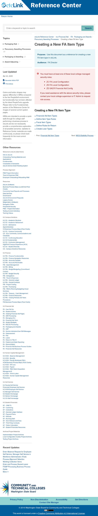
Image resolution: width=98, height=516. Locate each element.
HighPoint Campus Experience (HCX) (15, 244)
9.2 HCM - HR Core (9, 365)
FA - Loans (6, 338)
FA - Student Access (9, 311)
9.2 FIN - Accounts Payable (11, 260)
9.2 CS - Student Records (11, 246)
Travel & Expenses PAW (10, 175)
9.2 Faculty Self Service (10, 385)
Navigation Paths (8, 204)
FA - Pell (5, 335)
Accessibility (61, 499)
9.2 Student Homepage (10, 394)
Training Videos (8, 213)
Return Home (7, 16)
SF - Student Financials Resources (14, 427)
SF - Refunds (7, 416)
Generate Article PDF (12, 80)
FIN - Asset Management (11, 265)
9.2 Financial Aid (62, 37)
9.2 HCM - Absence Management (13, 356)
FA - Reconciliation (9, 344)
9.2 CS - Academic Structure (12, 220)
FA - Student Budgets (9, 322)
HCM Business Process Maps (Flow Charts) (17, 362)
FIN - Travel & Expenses (10, 278)
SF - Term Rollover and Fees (12, 421)
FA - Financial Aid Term (10, 320)
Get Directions (81, 499)
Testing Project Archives (10, 439)
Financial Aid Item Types (50, 135)
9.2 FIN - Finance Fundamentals (13, 256)
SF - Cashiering (8, 408)
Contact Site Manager (49, 502)
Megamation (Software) (10, 202)
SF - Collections (8, 410)
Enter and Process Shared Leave (15, 464)
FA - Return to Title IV (9, 340)
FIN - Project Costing (9, 284)
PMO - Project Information (11, 209)
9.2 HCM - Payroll (8, 367)
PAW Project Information (11, 173)
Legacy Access (8, 200)
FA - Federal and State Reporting (13, 342)
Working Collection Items (12, 461)
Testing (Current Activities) (11, 211)
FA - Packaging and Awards (81, 37)
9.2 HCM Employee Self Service (13, 389)
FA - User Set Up (8, 309)
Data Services (7, 193)
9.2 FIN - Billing (8, 267)
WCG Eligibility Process (84, 135)
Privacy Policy (16, 499)
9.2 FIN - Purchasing (9, 287)
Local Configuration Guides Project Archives (17, 437)
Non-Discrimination (39, 499)
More (5, 471)
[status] (65, 58)
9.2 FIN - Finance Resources (12, 295)
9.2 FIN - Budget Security (11, 273)
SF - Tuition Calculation (10, 425)
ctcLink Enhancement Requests (13, 198)
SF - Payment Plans (9, 414)
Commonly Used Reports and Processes (16, 191)
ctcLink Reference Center (44, 37)
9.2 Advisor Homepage (10, 396)
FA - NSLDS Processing (10, 324)
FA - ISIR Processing (9, 316)
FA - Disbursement (9, 333)
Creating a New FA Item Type (52, 110)
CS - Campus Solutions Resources (14, 249)
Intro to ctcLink (7, 155)
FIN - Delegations (8, 276)
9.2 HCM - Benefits (9, 358)
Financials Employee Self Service (14, 387)
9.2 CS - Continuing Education (13, 238)
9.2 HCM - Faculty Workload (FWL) (14, 360)
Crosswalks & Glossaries (11, 164)
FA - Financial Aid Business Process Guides (17, 346)
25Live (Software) (8, 184)
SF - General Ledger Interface (12, 412)
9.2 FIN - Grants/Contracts (11, 282)
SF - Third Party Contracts (11, 423)
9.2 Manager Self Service (11, 392)
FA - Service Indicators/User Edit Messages (17, 331)
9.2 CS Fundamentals (10, 240)
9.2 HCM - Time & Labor (11, 373)
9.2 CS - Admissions (9, 225)
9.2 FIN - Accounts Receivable (12, 262)
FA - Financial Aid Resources (12, 349)
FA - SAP (6, 329)
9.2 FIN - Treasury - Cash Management (15, 293)
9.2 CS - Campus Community (12, 231)
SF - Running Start (9, 419)
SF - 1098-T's (7, 405)
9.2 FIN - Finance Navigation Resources (16, 258)
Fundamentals (7, 161)
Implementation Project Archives (13, 434)
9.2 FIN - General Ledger (11, 280)
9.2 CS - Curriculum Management (14, 242)
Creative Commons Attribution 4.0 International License (61, 513)
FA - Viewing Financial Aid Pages (13, 314)
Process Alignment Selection (13, 459)
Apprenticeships (8, 227)
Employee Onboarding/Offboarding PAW (16, 177)
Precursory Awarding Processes (47, 39)
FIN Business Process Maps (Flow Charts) (16, 302)
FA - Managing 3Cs (9, 318)
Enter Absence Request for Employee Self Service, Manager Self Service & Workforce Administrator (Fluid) (17, 454)
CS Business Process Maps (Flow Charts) (16, 229)
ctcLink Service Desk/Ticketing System (15, 166)
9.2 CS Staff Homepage (10, 398)
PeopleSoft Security (9, 206)
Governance (7, 195)
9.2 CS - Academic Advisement (13, 222)
